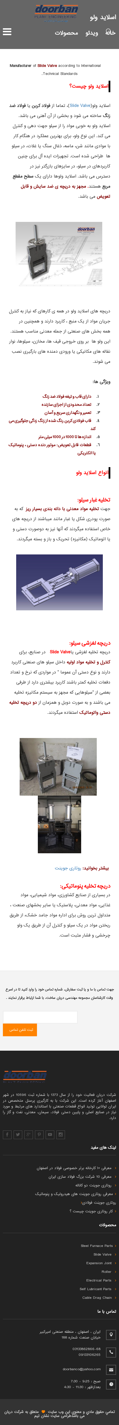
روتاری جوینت (68, 868)
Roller (107, 1272)
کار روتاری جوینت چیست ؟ (91, 1211)
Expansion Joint (99, 1263)
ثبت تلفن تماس (21, 1030)
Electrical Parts (99, 1281)
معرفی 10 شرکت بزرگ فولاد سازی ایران (81, 1177)
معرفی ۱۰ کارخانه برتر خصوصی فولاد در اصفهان (75, 1168)
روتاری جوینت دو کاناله (94, 1186)
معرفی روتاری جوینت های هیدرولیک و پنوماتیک (74, 1194)
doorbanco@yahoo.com (82, 1369)
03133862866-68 (86, 1349)
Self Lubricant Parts (96, 1289)
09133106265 (90, 1355)
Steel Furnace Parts (97, 1246)
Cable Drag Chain (97, 1298)
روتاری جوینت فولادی (99, 1203)
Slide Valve (80, 105)
